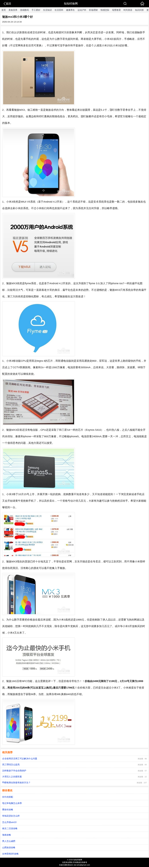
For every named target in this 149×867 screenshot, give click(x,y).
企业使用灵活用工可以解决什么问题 (19, 758)
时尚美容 (128, 10)
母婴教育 (116, 10)
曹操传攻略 (7, 809)
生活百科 (59, 10)
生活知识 (47, 10)
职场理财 (93, 10)
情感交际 (105, 10)
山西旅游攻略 (8, 847)
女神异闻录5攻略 (10, 853)
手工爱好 (36, 10)
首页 (3, 10)
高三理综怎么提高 (11, 764)
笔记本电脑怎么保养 (12, 803)
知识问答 (139, 10)
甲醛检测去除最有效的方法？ (16, 782)
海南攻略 (6, 835)
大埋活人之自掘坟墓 (12, 776)
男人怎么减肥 (8, 841)
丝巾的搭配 (7, 797)
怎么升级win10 (9, 822)
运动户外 (82, 10)
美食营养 (13, 10)
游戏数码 (24, 10)
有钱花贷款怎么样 (11, 816)
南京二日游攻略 (9, 828)
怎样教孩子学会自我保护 (14, 770)
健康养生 (70, 10)
